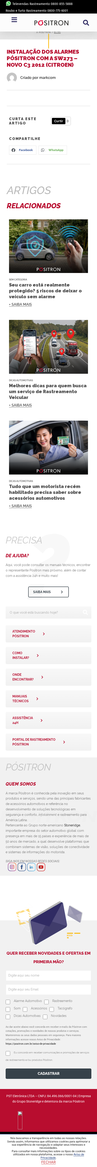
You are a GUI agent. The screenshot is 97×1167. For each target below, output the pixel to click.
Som (17, 1008)
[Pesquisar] (85, 612)
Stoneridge (72, 825)
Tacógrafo (65, 1008)
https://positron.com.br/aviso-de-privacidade (31, 1043)
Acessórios (39, 1008)
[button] (86, 23)
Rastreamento (62, 1001)
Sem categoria (18, 279)
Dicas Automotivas (21, 380)
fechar (48, 1162)
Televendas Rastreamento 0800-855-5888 (42, 4)
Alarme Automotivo (28, 1001)
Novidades (59, 1016)
